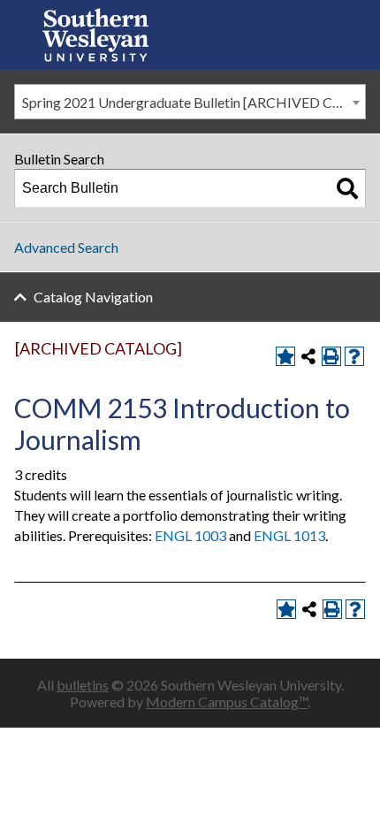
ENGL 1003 (190, 535)
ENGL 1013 (289, 535)
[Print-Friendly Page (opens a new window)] (331, 356)
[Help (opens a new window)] (354, 356)
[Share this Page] (308, 356)
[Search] (347, 188)
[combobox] (190, 101)
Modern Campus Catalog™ (227, 701)
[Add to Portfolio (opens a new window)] (285, 356)
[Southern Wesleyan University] (95, 35)
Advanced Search (66, 247)
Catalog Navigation (93, 296)
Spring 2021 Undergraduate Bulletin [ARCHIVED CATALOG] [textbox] (193, 102)
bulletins (83, 684)
